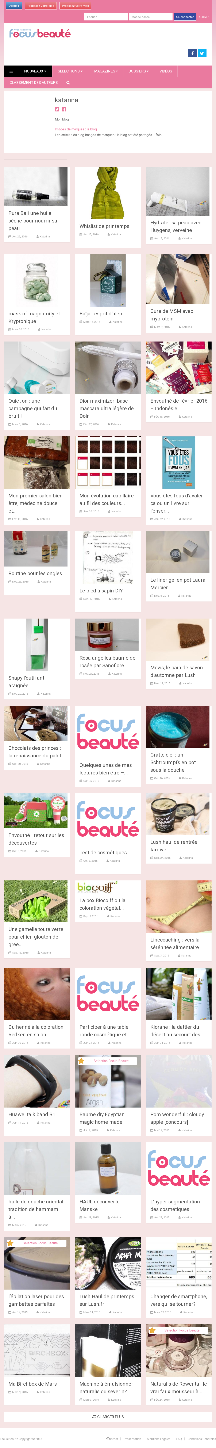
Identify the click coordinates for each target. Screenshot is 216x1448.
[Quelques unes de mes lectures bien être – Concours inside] (108, 732)
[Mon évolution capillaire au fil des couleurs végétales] (108, 462)
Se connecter (185, 17)
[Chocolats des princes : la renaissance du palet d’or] (36, 723)
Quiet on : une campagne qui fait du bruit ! (32, 408)
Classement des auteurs (33, 82)
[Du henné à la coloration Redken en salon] (37, 994)
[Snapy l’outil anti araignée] (37, 645)
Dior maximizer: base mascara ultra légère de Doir (107, 408)
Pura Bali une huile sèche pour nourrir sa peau (32, 220)
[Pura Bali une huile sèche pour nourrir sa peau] (36, 186)
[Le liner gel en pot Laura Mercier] (177, 552)
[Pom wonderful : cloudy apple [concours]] (179, 1081)
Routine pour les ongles (35, 573)
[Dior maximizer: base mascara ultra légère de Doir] (108, 368)
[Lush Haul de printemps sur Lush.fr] (108, 1263)
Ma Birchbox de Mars (32, 1384)
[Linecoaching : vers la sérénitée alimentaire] (179, 906)
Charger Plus (110, 1417)
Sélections (69, 71)
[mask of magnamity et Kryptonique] (37, 280)
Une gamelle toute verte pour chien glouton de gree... (35, 936)
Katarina (45, 236)
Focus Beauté (9, 1439)
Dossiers (137, 71)
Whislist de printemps (104, 226)
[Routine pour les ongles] (36, 549)
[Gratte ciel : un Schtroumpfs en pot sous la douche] (177, 727)
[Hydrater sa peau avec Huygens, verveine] (177, 191)
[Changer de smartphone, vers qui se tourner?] (179, 1263)
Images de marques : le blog (76, 129)
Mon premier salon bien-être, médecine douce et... (36, 503)
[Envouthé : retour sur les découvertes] (36, 810)
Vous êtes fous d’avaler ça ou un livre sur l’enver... (176, 503)
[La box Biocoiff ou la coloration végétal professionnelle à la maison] (97, 886)
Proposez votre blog (40, 5)
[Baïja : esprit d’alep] (108, 280)
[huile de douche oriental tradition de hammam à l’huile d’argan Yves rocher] (37, 1168)
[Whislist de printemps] (108, 193)
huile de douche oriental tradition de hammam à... (35, 1209)
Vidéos (165, 71)
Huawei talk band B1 (31, 1114)
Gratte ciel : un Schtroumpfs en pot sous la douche (173, 762)
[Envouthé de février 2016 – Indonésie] (179, 368)
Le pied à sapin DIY (101, 591)
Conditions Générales (202, 1439)
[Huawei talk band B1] (37, 1081)
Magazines (104, 71)
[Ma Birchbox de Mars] (37, 1350)
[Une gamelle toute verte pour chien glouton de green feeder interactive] (36, 901)
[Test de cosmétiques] (108, 819)
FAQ (179, 1439)
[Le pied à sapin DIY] (108, 557)
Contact (112, 1439)
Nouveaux (34, 71)
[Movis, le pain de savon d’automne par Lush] (177, 640)
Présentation (132, 1439)
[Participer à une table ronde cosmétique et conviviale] (108, 994)
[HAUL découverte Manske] (108, 1168)
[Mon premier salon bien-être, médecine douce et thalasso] (37, 462)
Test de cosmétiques (103, 853)
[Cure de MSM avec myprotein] (177, 279)
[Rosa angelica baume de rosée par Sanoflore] (107, 635)
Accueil (14, 5)
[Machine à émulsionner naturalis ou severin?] (108, 1350)
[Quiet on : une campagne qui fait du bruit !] (37, 368)
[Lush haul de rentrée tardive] (177, 814)
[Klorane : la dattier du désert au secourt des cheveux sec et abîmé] (179, 994)
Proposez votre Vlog (75, 5)
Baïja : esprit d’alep (101, 314)
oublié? (204, 17)
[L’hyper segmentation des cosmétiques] (179, 1168)
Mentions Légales (158, 1439)
